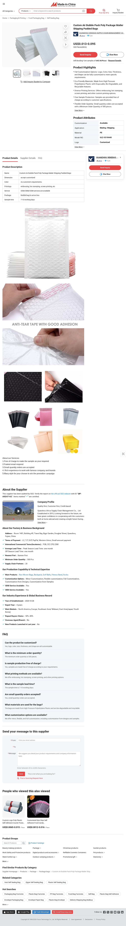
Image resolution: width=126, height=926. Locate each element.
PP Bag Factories (56, 894)
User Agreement (76, 919)
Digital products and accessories (45, 852)
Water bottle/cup (8, 857)
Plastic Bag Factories (37, 894)
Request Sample (114, 60)
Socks (65, 574)
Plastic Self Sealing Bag (57, 882)
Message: (12, 753)
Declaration (89, 919)
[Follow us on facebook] (104, 912)
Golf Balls (47, 574)
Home (4, 18)
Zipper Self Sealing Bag (34, 882)
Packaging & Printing (18, 18)
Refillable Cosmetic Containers (74, 852)
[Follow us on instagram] (111, 912)
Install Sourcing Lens (64, 912)
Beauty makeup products (12, 848)
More (4, 904)
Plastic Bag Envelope (57, 900)
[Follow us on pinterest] (118, 912)
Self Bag (91, 894)
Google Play (24, 912)
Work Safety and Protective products (16, 852)
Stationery (97, 857)
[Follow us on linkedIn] (122, 912)
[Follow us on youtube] (115, 912)
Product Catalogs (37, 843)
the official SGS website (61, 493)
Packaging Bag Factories (14, 894)
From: (14, 740)
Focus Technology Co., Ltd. (46, 919)
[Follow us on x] (108, 912)
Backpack (38, 574)
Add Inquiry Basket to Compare (36, 81)
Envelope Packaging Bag (13, 900)
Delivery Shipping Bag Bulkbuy (81, 900)
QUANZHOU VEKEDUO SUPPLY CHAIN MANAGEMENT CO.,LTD (102, 33)
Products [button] (24, 11)
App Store (9, 912)
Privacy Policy (100, 919)
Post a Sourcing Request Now (30, 778)
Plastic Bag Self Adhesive (109, 894)
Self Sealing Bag (53, 18)
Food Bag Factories (75, 894)
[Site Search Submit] (91, 11)
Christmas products (70, 848)
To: (15, 747)
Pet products (98, 852)
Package (36, 848)
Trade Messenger (41, 912)
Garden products (99, 848)
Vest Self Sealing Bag (12, 882)
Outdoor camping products (43, 857)
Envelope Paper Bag (36, 900)
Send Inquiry (85, 54)
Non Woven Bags (26, 574)
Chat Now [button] (113, 54)
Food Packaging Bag (36, 18)
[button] (3, 3)
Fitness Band (57, 574)
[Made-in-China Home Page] (63, 4)
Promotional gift (69, 857)
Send (21, 774)
